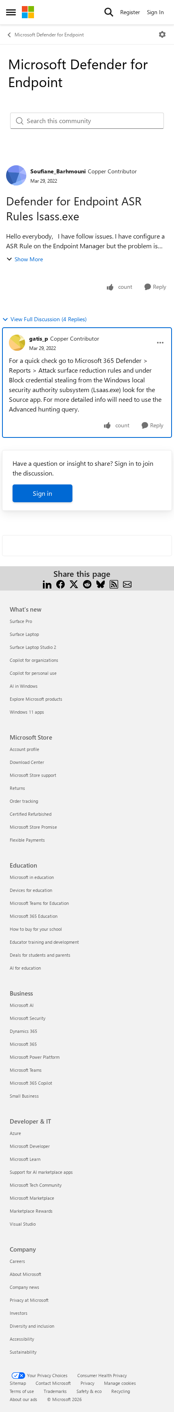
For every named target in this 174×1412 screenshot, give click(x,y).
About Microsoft (25, 1274)
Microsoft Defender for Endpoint (49, 34)
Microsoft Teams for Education (39, 903)
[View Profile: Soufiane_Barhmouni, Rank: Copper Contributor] (16, 175)
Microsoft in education (32, 877)
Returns (17, 788)
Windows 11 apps (27, 712)
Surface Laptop (24, 634)
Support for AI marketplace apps (41, 1172)
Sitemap (18, 1383)
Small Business (24, 1096)
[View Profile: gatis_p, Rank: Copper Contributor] (17, 343)
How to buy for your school (36, 929)
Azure (15, 1133)
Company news (24, 1287)
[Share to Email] (127, 583)
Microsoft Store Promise (33, 827)
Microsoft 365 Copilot (31, 1083)
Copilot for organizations (34, 660)
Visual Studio (23, 1224)
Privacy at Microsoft (29, 1300)
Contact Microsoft (53, 1383)
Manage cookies (120, 1383)
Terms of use (22, 1391)
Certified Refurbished (30, 814)
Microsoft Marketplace (32, 1198)
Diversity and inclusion (32, 1326)
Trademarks (55, 1391)
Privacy (87, 1383)
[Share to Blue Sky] (100, 583)
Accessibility (22, 1339)
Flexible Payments (27, 840)
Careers (17, 1261)
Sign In (155, 12)
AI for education (25, 968)
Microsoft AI (22, 1005)
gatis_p (38, 338)
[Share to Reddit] (87, 583)
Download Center (27, 762)
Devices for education (31, 890)
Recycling (120, 1391)
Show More (29, 259)
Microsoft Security (27, 1018)
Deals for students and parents (40, 955)
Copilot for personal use (33, 673)
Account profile (24, 749)
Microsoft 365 (23, 1044)
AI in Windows (24, 686)
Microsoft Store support (33, 775)
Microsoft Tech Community (36, 1185)
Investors (19, 1313)
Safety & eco (89, 1391)
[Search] (109, 12)
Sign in (42, 493)
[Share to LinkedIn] (47, 583)
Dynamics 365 (23, 1031)
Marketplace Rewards (31, 1211)
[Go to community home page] (28, 12)
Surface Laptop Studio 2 (33, 647)
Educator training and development (44, 942)
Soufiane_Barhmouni (58, 171)
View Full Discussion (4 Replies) (49, 319)
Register (130, 12)
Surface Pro (21, 621)
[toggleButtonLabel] (162, 34)
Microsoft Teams (26, 1070)
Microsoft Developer (30, 1146)
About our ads (23, 1399)
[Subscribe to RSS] (114, 583)
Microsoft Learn (25, 1159)
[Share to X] (74, 583)
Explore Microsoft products (36, 699)
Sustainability (23, 1352)
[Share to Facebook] (60, 583)
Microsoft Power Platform (34, 1057)
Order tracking (24, 801)
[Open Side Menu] (11, 12)
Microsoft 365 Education (33, 916)
